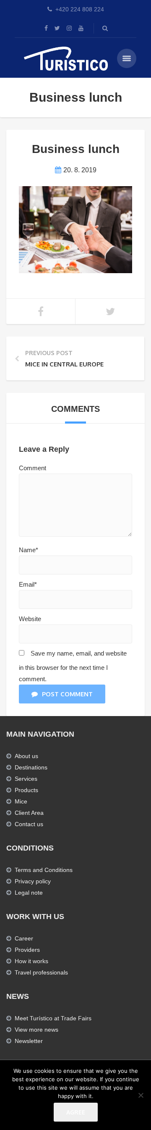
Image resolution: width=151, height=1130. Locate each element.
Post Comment (67, 694)
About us (26, 756)
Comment (32, 467)
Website (30, 618)
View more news (36, 1029)
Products (26, 790)
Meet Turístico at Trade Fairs (53, 1018)
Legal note (29, 892)
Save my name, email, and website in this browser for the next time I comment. (73, 666)
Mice (21, 801)
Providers (27, 949)
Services (26, 778)
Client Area (29, 812)
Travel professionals (41, 972)
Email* (28, 584)
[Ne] (140, 1095)
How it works (31, 961)
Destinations (31, 767)
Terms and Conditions (44, 870)
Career (24, 938)
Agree (75, 1112)
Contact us (29, 824)
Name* (28, 549)
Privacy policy (33, 881)
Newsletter (29, 1041)
